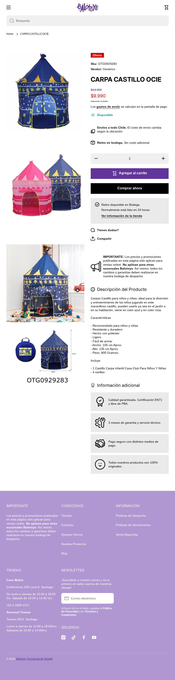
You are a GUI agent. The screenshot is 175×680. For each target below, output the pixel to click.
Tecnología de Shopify (40, 658)
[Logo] (87, 7)
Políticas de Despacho (131, 515)
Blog (64, 553)
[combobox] (87, 20)
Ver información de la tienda (121, 215)
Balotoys (21, 658)
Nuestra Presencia (73, 544)
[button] (166, 7)
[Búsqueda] (10, 20)
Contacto (67, 525)
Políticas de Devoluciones (133, 525)
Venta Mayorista (127, 534)
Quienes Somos (72, 534)
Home (9, 33)
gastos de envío (108, 106)
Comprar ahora (129, 188)
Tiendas (66, 515)
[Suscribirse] (108, 598)
